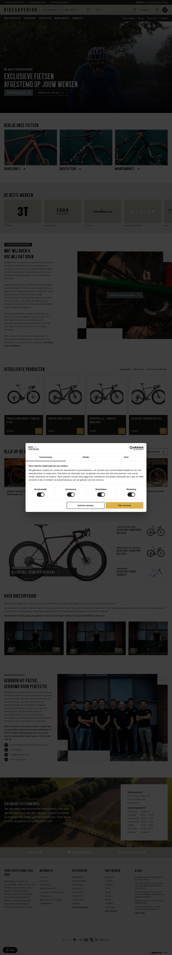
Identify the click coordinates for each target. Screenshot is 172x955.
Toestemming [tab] (45, 457)
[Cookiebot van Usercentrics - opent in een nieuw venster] (132, 448)
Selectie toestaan (86, 505)
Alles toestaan (124, 505)
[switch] (71, 494)
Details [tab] (86, 457)
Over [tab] (126, 457)
